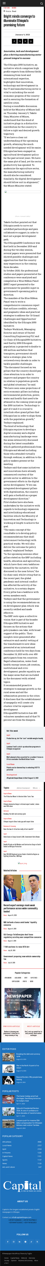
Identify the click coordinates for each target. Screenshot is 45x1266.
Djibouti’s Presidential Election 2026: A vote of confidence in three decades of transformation (28, 1110)
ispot (8, 735)
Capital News (8, 793)
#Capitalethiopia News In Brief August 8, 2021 (22, 778)
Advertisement (23, 788)
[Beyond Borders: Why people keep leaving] (8, 1080)
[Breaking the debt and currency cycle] (8, 1057)
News (14, 8)
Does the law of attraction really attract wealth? (18, 829)
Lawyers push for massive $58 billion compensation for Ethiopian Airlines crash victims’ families (29, 1123)
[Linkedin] (19, 1241)
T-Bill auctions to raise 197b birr (17, 947)
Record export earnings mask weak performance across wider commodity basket (21, 908)
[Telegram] (25, 1241)
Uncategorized (12, 775)
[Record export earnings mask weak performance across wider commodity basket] (22, 888)
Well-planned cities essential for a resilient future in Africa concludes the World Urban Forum (25, 758)
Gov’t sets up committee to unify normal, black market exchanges (33, 1033)
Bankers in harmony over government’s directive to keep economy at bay (11, 1033)
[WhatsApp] (30, 41)
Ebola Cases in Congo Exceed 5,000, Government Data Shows (22, 837)
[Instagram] (13, 1241)
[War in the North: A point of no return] (8, 1068)
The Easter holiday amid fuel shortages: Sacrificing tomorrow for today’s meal (28, 1098)
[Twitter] (19, 41)
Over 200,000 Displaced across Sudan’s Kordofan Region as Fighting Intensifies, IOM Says (21, 855)
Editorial (6, 811)
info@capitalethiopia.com (21, 1217)
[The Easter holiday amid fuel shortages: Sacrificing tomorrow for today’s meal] (8, 1099)
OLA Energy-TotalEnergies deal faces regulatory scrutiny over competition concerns (22, 935)
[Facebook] (14, 41)
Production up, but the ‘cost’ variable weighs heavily (25, 738)
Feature (7, 8)
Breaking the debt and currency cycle (15, 814)
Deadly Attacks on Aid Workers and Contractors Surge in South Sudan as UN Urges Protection (22, 845)
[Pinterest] (25, 41)
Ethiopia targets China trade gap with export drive (19, 822)
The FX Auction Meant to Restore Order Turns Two (19, 796)
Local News (11, 764)
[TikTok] (31, 1241)
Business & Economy (10, 826)
